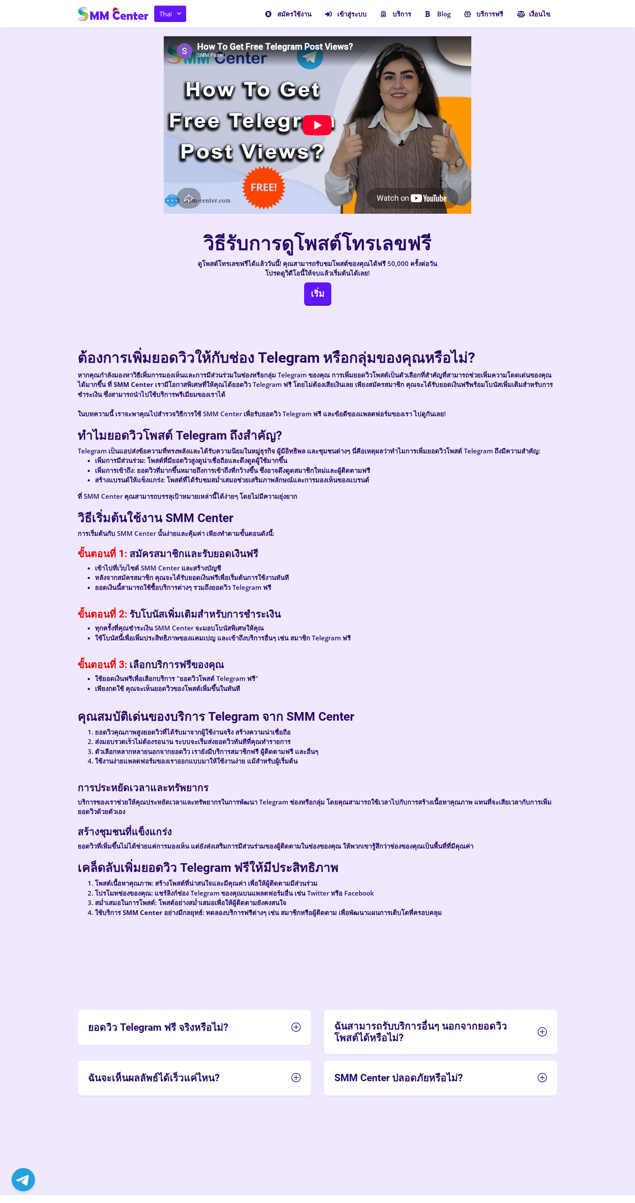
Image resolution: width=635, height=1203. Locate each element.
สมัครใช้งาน (294, 13)
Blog (444, 13)
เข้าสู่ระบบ (352, 13)
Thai (165, 13)
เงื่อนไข (539, 13)
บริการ (402, 13)
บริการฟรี (489, 13)
